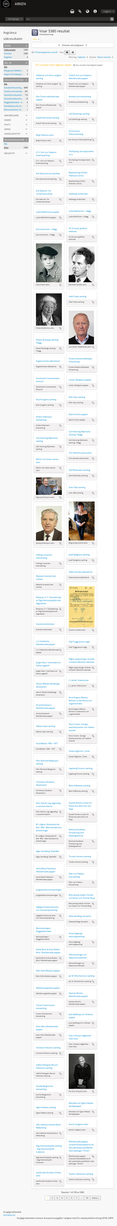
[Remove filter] (38, 39)
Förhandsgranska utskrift (46, 52)
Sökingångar (13, 19)
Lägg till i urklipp (60, 84)
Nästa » (95, 1198)
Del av (7, 62)
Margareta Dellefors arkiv (15, 70)
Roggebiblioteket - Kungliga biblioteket (21, 102)
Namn (7, 120)
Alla (5, 67)
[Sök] (112, 19)
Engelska (8, 57)
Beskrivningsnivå (14, 139)
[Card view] (67, 52)
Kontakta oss (9, 1215)
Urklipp (80, 11)
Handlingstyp (12, 133)
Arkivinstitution (13, 80)
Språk (87, 11)
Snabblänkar (95, 11)
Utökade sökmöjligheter (72, 45)
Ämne (7, 129)
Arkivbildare (11, 115)
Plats (7, 124)
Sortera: (92, 57)
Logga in (107, 11)
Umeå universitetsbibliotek (16, 91)
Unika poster (10, 49)
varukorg (72, 11)
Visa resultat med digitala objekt (89, 65)
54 (87, 1198)
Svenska (7, 53)
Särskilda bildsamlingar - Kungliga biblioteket (24, 98)
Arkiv (6, 147)
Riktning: (73, 57)
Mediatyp (9, 153)
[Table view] (73, 52)
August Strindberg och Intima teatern (21, 74)
